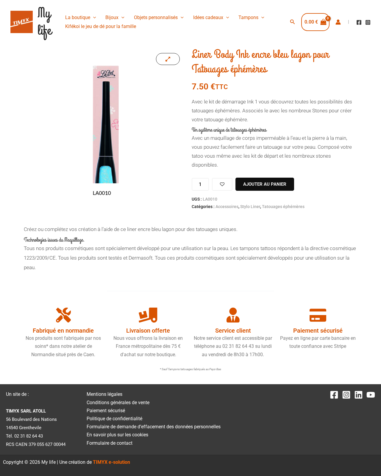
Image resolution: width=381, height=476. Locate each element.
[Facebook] (359, 22)
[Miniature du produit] (168, 59)
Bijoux (111, 17)
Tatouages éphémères (283, 206)
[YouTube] (370, 394)
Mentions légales (104, 394)
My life (44, 22)
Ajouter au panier (264, 184)
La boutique (77, 17)
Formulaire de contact (109, 443)
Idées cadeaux (208, 17)
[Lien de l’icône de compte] (338, 22)
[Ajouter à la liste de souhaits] (222, 184)
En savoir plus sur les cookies (117, 435)
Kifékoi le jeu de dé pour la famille (100, 26)
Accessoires (227, 206)
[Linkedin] (358, 394)
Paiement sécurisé (106, 410)
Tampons (248, 17)
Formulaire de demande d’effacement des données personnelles (154, 427)
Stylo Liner (250, 206)
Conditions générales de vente (118, 402)
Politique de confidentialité (114, 418)
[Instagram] (368, 22)
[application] (93, 17)
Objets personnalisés (156, 17)
